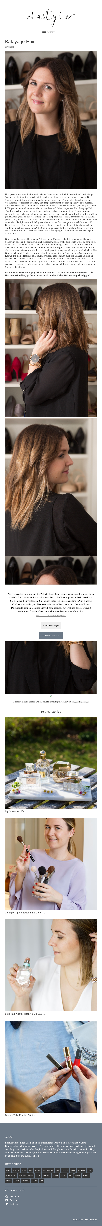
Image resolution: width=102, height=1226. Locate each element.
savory (63, 1175)
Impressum (77, 1219)
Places (55, 1175)
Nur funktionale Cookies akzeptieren (51, 616)
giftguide (81, 1170)
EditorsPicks (48, 1170)
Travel (16, 1180)
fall (57, 1170)
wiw (41, 1180)
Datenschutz (91, 1219)
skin (71, 1175)
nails (38, 1175)
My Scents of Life (14, 811)
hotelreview (11, 1175)
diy (30, 1170)
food (73, 1170)
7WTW (8, 1170)
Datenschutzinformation (71, 611)
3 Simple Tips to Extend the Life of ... (25, 912)
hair (90, 1170)
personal (46, 1175)
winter (34, 1180)
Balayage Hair (20, 41)
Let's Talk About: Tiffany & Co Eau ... (25, 1014)
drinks (37, 1170)
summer (86, 1175)
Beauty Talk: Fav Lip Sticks (20, 1115)
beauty (16, 1170)
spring (77, 1175)
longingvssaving (26, 1175)
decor (24, 1170)
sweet (8, 1180)
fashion (65, 1170)
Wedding (25, 1180)
